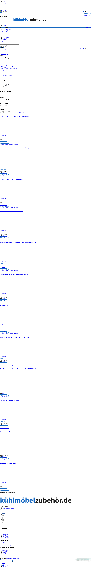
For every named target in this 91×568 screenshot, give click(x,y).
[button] (83, 11)
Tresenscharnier (5, 40)
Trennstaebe (4, 41)
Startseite (4, 49)
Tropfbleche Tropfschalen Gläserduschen (9, 73)
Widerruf (4, 543)
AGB (3, 542)
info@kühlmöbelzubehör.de (8, 508)
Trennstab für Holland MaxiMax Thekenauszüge (12, 179)
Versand (3, 140)
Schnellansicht (3, 135)
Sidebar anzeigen (4, 54)
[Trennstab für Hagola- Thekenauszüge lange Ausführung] (9, 138)
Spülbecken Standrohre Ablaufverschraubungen (12, 64)
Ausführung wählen (4, 425)
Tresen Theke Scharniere (5, 69)
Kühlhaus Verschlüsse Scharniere (7, 61)
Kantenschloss (5, 32)
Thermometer (3, 67)
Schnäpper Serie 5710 (5, 431)
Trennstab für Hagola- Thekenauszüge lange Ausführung (14, 116)
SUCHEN (2, 47)
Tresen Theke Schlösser (5, 70)
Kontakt (4, 3)
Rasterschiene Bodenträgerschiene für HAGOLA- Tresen (14, 337)
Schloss (3, 34)
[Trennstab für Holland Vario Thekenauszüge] (9, 232)
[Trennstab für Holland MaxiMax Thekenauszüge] (9, 201)
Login (3, 4)
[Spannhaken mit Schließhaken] (18, 485)
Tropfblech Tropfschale (7, 75)
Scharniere (4, 530)
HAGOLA (6, 83)
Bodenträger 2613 (4, 305)
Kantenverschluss (5, 30)
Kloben (3, 36)
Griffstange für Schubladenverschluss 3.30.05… (12, 400)
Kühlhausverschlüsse (6, 537)
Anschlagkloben (5, 37)
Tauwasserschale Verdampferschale (7, 66)
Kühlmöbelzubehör (9, 511)
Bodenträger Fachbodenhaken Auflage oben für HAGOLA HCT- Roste (18, 368)
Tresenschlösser (5, 532)
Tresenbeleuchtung (4, 71)
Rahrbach (6, 85)
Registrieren (4, 5)
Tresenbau (4, 39)
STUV (5, 86)
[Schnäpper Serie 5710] (18, 453)
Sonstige (7, 65)
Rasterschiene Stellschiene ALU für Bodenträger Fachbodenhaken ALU (18, 242)
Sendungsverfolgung (79, 48)
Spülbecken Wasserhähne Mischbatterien (9, 63)
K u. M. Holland (7, 84)
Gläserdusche (5, 74)
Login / (84, 27)
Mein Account (5, 550)
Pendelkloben (5, 38)
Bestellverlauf (5, 551)
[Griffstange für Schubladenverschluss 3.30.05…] (18, 422)
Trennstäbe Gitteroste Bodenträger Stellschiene (10, 68)
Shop (3, 2)
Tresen (3, 42)
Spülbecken (4, 533)
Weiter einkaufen (86, 15)
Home (3, 1)
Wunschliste (4, 552)
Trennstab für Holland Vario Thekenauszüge (11, 211)
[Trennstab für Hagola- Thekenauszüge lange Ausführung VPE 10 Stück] (9, 170)
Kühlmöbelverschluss (6, 29)
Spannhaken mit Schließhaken (8, 463)
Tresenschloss (5, 31)
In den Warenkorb (3, 141)
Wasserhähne (5, 536)
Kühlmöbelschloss (6, 35)
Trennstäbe (4, 535)
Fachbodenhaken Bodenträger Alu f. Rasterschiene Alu (14, 274)
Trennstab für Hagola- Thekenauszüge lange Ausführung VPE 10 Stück (18, 148)
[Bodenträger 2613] (9, 327)
